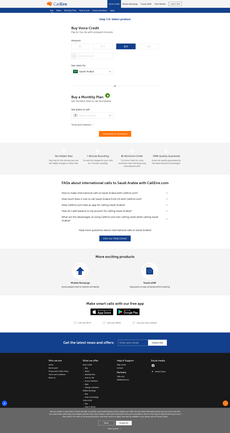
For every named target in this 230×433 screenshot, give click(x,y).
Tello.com (120, 376)
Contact (120, 368)
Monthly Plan (70, 10)
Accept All (123, 423)
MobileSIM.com (123, 380)
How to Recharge (91, 397)
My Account (53, 368)
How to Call (84, 10)
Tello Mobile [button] (160, 4)
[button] (114, 4)
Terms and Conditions (57, 374)
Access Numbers (99, 10)
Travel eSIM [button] (146, 4)
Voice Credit (87, 365)
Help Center (121, 365)
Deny (106, 423)
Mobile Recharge (80, 282)
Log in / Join (175, 4)
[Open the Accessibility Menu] (4, 403)
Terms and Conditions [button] (81, 124)
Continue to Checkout (115, 133)
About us (52, 378)
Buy (86, 368)
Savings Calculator (92, 387)
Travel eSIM (149, 282)
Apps (112, 10)
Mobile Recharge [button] (130, 4)
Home (51, 365)
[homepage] (57, 4)
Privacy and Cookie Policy (58, 371)
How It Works (90, 407)
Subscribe (157, 342)
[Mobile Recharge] (80, 271)
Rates (58, 10)
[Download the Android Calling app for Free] (128, 311)
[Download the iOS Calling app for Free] (101, 311)
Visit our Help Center (115, 238)
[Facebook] (153, 365)
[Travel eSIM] (149, 271)
